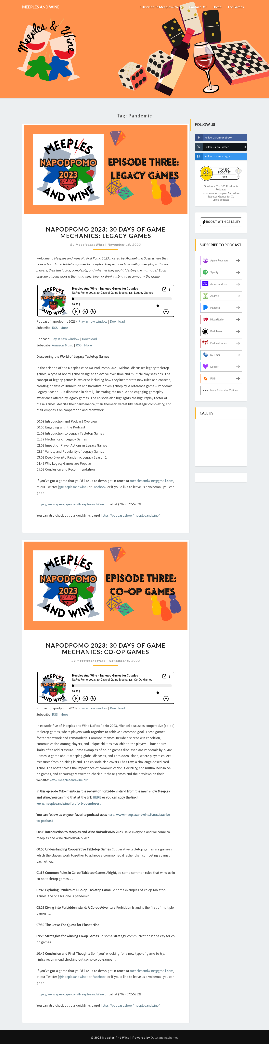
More (64, 327)
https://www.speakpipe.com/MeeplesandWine (70, 504)
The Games (235, 7)
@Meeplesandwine (72, 487)
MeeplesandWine (90, 244)
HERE (97, 797)
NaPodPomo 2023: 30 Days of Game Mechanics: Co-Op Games (106, 648)
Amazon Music (62, 345)
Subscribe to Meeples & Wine (161, 7)
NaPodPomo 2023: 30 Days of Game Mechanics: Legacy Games (106, 232)
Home (216, 7)
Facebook (99, 487)
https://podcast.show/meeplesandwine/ (130, 515)
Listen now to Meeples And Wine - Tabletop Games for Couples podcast (220, 196)
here (111, 814)
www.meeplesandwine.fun (69, 780)
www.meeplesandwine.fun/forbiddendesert (68, 803)
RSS (55, 327)
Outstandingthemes (164, 1037)
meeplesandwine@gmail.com (151, 480)
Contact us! (198, 7)
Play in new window (92, 321)
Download (117, 321)
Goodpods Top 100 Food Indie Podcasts (221, 188)
